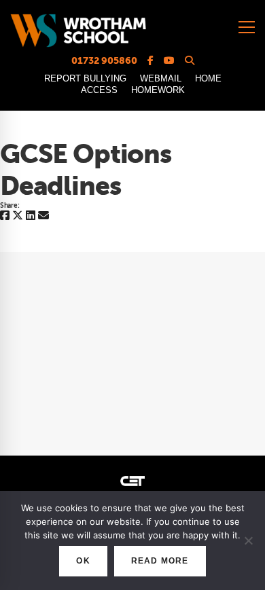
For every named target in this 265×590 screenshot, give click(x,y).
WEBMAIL (160, 78)
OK (83, 561)
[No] (248, 540)
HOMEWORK (158, 90)
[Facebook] (5, 216)
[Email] (43, 216)
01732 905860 (104, 60)
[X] (17, 216)
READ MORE (160, 561)
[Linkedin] (30, 216)
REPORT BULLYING (85, 78)
